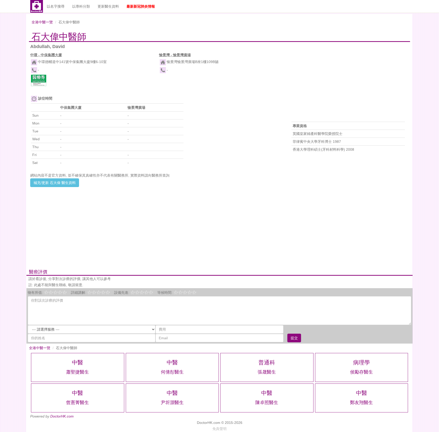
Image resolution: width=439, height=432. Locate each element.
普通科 (266, 362)
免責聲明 (219, 429)
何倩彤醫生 (172, 372)
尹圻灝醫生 (172, 402)
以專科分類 (81, 6)
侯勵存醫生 (361, 372)
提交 (294, 338)
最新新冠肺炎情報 (141, 6)
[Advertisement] (155, 222)
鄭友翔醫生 (361, 402)
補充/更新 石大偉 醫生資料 (55, 183)
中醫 (77, 362)
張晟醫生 (267, 372)
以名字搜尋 (56, 6)
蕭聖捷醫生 (77, 372)
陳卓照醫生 (266, 402)
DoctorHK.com (62, 416)
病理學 (361, 362)
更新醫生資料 (108, 6)
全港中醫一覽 (42, 22)
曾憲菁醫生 (77, 402)
